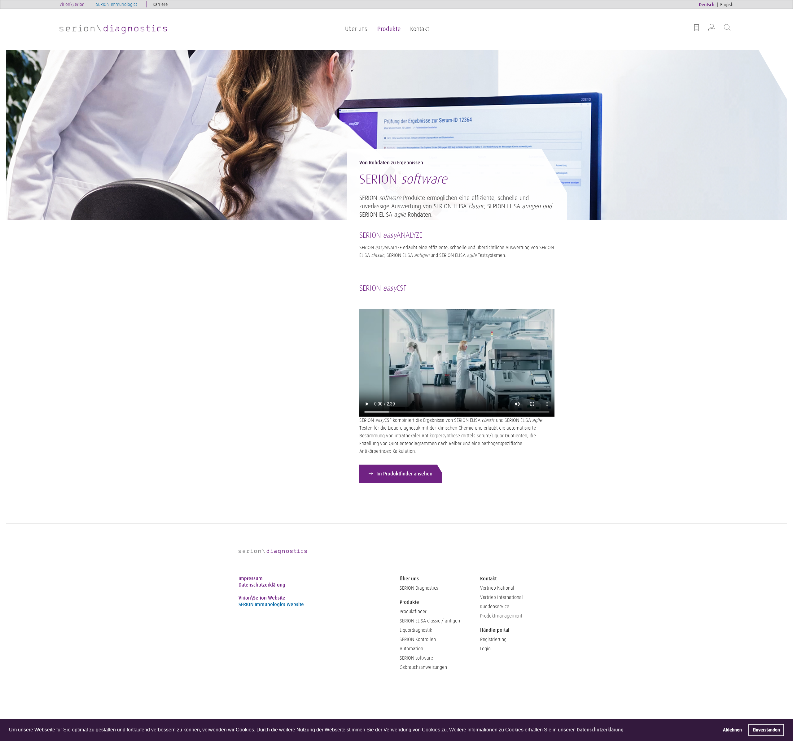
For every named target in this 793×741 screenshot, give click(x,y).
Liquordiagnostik (416, 630)
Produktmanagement (501, 616)
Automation (411, 649)
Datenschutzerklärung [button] (600, 730)
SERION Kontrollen (418, 639)
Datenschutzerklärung (262, 585)
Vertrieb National (497, 588)
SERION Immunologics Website (271, 604)
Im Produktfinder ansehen (404, 474)
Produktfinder (413, 611)
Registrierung (493, 639)
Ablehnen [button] (732, 729)
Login (485, 649)
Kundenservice (494, 606)
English (727, 4)
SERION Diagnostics (419, 588)
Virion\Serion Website (262, 598)
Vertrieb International (501, 597)
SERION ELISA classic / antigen (430, 621)
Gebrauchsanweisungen (423, 667)
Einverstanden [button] (766, 729)
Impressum (251, 578)
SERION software (416, 658)
